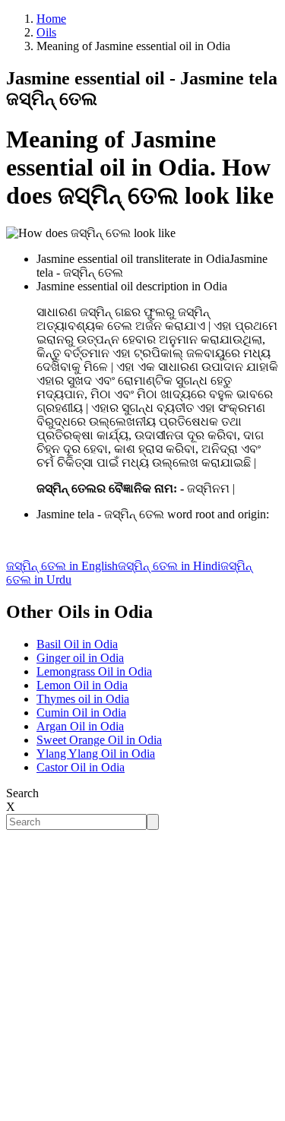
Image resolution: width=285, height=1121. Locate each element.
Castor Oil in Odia (80, 767)
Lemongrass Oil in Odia (94, 671)
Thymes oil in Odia (82, 698)
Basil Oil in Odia (77, 644)
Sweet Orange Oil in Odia (99, 739)
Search (22, 793)
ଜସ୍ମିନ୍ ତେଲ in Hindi (169, 565)
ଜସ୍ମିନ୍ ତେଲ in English (62, 565)
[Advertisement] (142, 972)
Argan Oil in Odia (80, 726)
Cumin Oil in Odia (81, 712)
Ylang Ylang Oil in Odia (95, 753)
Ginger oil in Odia (80, 657)
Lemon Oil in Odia (82, 685)
